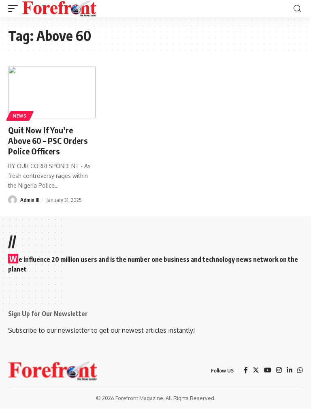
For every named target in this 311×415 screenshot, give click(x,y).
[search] (297, 8)
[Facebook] (246, 370)
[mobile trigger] (15, 8)
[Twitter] (256, 370)
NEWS (20, 115)
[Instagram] (279, 370)
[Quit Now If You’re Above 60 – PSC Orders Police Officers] (52, 92)
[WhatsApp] (300, 370)
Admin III (29, 200)
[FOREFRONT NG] (59, 8)
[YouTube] (267, 370)
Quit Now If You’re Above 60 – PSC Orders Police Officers (47, 140)
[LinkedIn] (289, 370)
